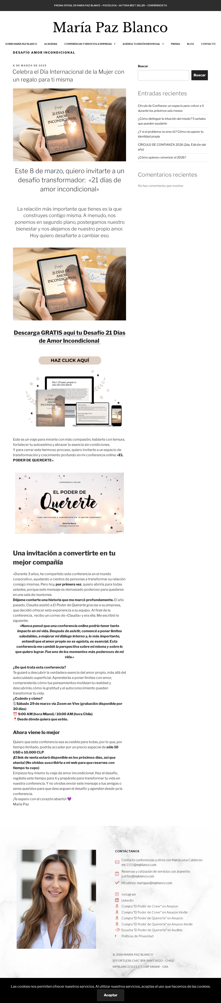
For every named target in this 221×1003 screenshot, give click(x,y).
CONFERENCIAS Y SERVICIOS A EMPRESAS (88, 43)
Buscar (143, 66)
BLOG (190, 43)
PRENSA (175, 43)
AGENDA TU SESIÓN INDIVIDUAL (141, 43)
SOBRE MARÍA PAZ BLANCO (21, 43)
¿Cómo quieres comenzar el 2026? (162, 157)
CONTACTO (208, 43)
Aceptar (110, 995)
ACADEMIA (50, 43)
